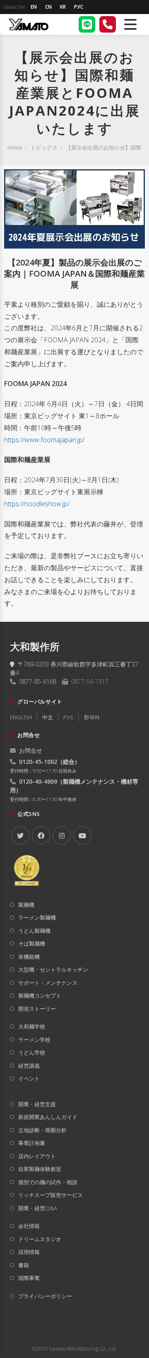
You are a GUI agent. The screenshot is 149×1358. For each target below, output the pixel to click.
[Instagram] (62, 835)
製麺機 (26, 904)
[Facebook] (41, 835)
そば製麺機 (31, 943)
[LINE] (87, 24)
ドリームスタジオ (39, 1239)
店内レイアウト (37, 1156)
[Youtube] (82, 835)
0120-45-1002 (38, 762)
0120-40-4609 (38, 781)
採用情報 (29, 1252)
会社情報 (29, 1226)
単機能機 (29, 956)
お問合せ (30, 750)
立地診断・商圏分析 (42, 1130)
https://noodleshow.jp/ (37, 503)
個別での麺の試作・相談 (47, 1182)
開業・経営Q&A (37, 1208)
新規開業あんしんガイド (47, 1117)
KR (63, 6)
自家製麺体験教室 (39, 1169)
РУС (78, 6)
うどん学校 (31, 1052)
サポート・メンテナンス (47, 982)
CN (48, 6)
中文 (47, 717)
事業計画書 (31, 1143)
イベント (29, 1078)
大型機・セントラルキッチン (53, 969)
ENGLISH (21, 717)
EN (34, 6)
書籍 (23, 1265)
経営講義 (29, 1065)
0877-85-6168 (37, 681)
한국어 (92, 717)
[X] (20, 835)
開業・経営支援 (37, 1104)
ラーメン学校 (34, 1039)
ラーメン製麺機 (37, 917)
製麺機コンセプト (39, 995)
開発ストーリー (37, 1008)
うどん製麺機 (34, 930)
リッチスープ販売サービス (50, 1195)
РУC (68, 717)
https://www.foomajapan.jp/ (44, 439)
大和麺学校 (31, 1026)
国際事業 (29, 1278)
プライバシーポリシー (45, 1296)
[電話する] (107, 24)
